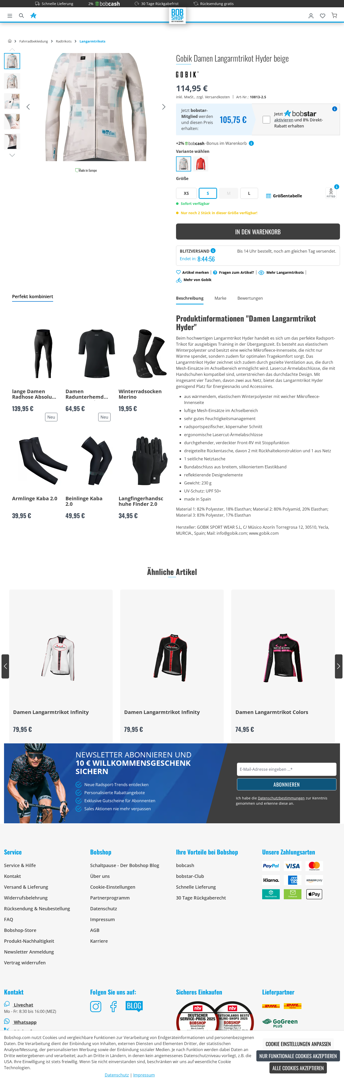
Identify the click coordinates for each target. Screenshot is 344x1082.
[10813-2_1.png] (96, 107)
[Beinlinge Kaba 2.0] (96, 461)
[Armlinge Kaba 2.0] (43, 461)
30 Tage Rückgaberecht (201, 898)
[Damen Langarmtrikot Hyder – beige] (183, 163)
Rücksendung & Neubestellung (37, 909)
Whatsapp (25, 1022)
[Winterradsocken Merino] (150, 354)
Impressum (102, 919)
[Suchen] (21, 14)
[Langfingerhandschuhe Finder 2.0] (150, 461)
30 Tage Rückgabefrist (160, 3)
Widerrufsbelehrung (26, 898)
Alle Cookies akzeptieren (298, 1068)
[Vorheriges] (28, 107)
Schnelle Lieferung (57, 3)
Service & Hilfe (20, 865)
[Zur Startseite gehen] (177, 15)
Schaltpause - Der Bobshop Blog (124, 865)
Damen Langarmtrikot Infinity (51, 712)
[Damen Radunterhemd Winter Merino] (96, 354)
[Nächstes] (164, 107)
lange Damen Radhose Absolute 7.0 (34, 395)
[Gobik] (187, 74)
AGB (94, 930)
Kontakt (12, 876)
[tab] (189, 298)
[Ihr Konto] (311, 14)
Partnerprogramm (110, 898)
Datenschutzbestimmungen (281, 798)
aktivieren (283, 120)
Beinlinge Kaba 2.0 (83, 501)
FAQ (8, 919)
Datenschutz (103, 909)
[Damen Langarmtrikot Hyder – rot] (200, 163)
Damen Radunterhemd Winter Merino (84, 395)
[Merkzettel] (322, 14)
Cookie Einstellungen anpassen (298, 1044)
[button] (284, 196)
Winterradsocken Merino (140, 394)
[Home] (9, 41)
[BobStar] (33, 14)
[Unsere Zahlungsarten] (301, 882)
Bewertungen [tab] (250, 298)
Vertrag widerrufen (25, 963)
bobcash (185, 865)
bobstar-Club (190, 876)
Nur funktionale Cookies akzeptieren (298, 1056)
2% (90, 3)
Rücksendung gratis (217, 3)
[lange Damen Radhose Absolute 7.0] (43, 354)
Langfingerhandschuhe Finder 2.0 (141, 501)
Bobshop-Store (20, 930)
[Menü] (10, 14)
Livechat (23, 1005)
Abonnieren (286, 784)
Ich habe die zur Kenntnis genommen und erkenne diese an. (281, 801)
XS (186, 193)
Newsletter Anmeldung (29, 952)
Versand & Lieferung (26, 887)
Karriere (99, 941)
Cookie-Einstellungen (112, 887)
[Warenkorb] (334, 14)
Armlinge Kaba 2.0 (34, 499)
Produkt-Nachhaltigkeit (29, 941)
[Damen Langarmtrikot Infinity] (61, 657)
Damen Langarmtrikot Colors (271, 712)
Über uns (100, 876)
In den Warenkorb (258, 231)
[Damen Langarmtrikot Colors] (283, 657)
